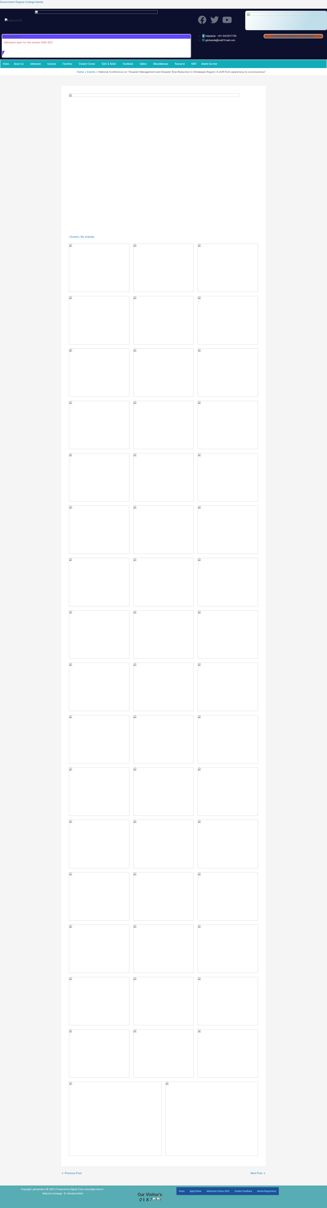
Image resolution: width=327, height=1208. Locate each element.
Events (75, 236)
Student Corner (87, 63)
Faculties (67, 63)
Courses (51, 63)
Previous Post (72, 1173)
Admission (35, 63)
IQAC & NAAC (109, 63)
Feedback (128, 63)
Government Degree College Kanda (21, 2)
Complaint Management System (293, 36)
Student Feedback (243, 1191)
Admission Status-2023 (218, 1191)
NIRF (194, 63)
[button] (19, 64)
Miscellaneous (160, 63)
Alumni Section (209, 63)
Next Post (258, 1173)
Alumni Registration (266, 1191)
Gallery (143, 63)
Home (6, 63)
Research (180, 63)
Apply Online (195, 1191)
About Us (19, 63)
